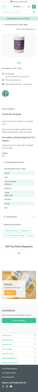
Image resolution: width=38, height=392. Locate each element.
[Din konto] (29, 7)
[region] (19, 44)
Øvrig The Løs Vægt (17, 235)
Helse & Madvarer (11, 231)
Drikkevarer (25, 231)
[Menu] (4, 7)
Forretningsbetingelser (9, 368)
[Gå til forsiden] (19, 6)
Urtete (30, 235)
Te (6, 235)
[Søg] (33, 12)
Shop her (9, 292)
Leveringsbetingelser (9, 373)
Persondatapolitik (8, 377)
